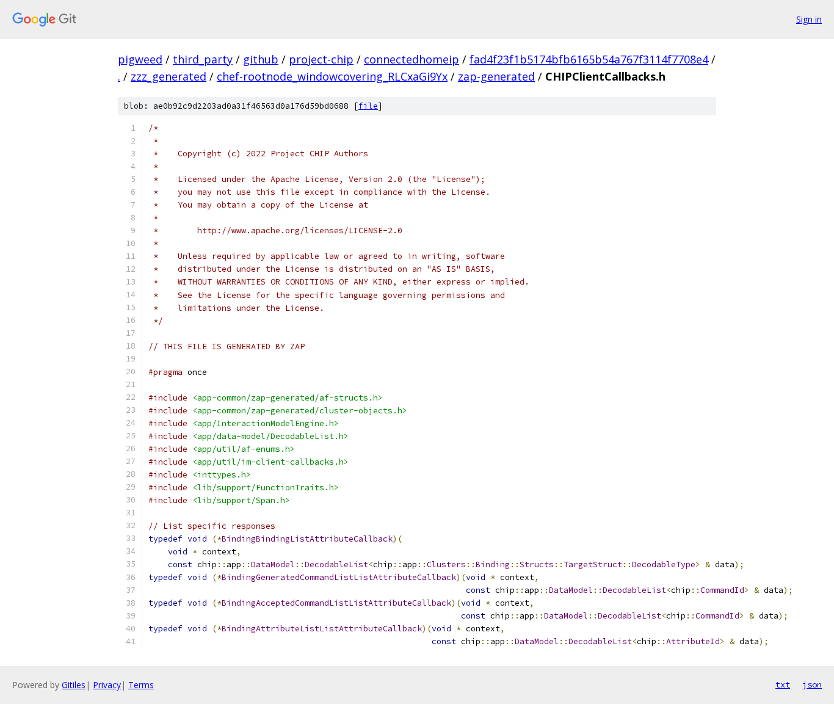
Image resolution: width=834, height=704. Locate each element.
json (812, 684)
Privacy (107, 685)
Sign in (809, 19)
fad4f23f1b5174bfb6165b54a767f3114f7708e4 (589, 59)
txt (782, 684)
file (368, 106)
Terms (141, 685)
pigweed (140, 59)
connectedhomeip (411, 59)
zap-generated (496, 76)
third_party (203, 59)
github (260, 59)
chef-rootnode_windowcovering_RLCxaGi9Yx (332, 76)
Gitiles (73, 685)
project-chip (321, 59)
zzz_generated (168, 76)
